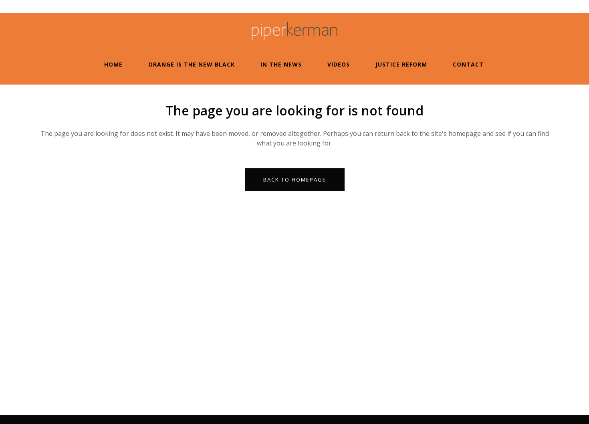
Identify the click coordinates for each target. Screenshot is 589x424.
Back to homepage (294, 179)
